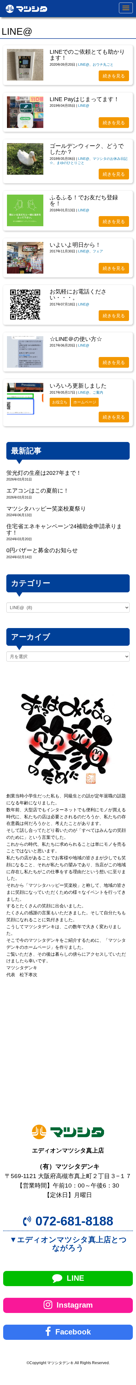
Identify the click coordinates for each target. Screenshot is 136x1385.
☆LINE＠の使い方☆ (76, 339)
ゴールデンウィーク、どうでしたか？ (87, 149)
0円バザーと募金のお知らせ (42, 550)
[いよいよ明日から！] (25, 258)
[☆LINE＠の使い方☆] (25, 352)
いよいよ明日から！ (75, 245)
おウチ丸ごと (103, 64)
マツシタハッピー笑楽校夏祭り (46, 508)
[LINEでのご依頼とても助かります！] (25, 65)
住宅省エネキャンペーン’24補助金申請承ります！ (64, 529)
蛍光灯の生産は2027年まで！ (44, 473)
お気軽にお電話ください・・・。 (78, 294)
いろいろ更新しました (78, 386)
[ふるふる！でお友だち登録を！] (25, 210)
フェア (98, 251)
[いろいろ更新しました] (25, 398)
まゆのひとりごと (70, 163)
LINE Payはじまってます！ (84, 99)
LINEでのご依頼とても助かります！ (87, 55)
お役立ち (59, 402)
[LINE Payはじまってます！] (25, 112)
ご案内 (98, 392)
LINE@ (83, 64)
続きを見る (114, 75)
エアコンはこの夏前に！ (37, 490)
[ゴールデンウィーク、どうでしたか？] (25, 159)
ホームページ (84, 402)
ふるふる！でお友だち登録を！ (84, 200)
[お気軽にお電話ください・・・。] (25, 304)
